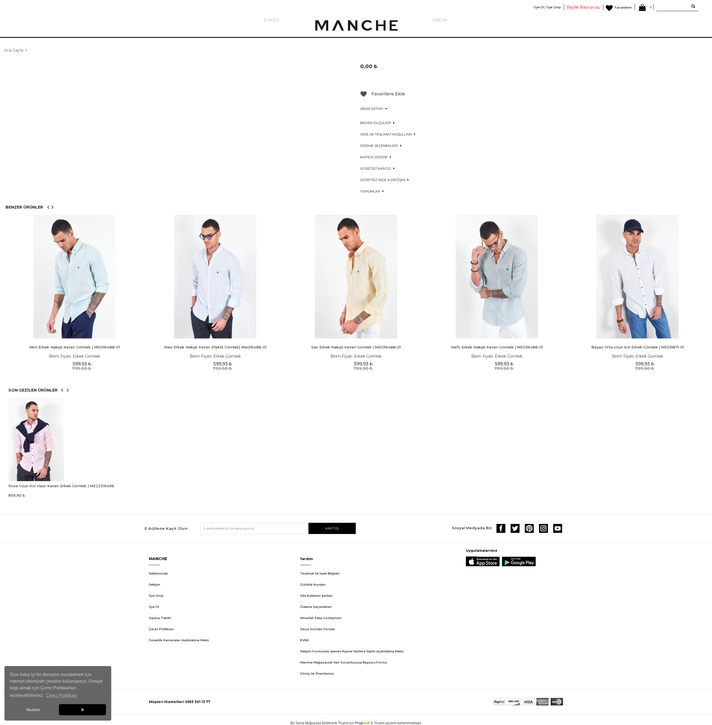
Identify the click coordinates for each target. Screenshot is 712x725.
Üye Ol (154, 607)
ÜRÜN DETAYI (372, 109)
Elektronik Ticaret (335, 723)
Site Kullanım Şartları (316, 596)
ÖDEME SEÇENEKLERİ (379, 145)
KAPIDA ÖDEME (374, 157)
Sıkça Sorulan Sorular (317, 629)
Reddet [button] (33, 709)
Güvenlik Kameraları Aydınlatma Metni (179, 640)
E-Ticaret (377, 723)
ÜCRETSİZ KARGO (376, 168)
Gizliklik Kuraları (313, 585)
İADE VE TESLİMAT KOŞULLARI (386, 134)
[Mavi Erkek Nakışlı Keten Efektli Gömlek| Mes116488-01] (215, 276)
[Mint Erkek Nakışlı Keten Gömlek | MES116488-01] (75, 276)
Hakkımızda (158, 573)
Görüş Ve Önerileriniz (317, 673)
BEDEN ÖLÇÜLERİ (376, 123)
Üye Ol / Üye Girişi (547, 7)
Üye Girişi (156, 596)
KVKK (304, 640)
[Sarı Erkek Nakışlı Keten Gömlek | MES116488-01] (356, 276)
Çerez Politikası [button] (61, 695)
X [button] (82, 709)
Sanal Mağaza (306, 723)
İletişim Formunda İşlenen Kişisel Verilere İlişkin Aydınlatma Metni (352, 651)
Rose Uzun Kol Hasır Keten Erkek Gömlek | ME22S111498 (61, 486)
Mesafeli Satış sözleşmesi (321, 618)
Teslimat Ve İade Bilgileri (320, 573)
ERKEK (271, 20)
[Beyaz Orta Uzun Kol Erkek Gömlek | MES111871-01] (637, 276)
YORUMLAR (370, 191)
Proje (362, 723)
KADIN (440, 20)
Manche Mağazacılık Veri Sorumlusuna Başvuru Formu (343, 662)
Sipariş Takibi (160, 618)
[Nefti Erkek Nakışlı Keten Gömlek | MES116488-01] (497, 276)
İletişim (154, 585)
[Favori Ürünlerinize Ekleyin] (382, 95)
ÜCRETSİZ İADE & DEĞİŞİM (383, 180)
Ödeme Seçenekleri (316, 607)
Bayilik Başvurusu (583, 7)
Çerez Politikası (161, 629)
